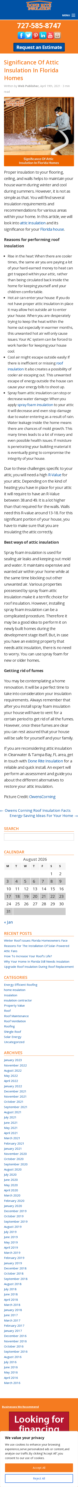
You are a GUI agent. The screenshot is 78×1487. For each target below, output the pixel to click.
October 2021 (14, 1102)
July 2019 (10, 1232)
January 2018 (13, 1310)
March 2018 (12, 1305)
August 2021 (13, 1112)
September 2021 (16, 1107)
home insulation (14, 990)
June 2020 (11, 1180)
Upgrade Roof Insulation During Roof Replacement (39, 967)
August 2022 (13, 1070)
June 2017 (11, 1315)
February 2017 (14, 1325)
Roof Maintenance (16, 1016)
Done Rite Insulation (45, 761)
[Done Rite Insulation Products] (39, 5)
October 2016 (14, 1346)
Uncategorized (14, 1042)
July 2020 (10, 1174)
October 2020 (14, 1159)
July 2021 (10, 1117)
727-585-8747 (39, 25)
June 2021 (11, 1123)
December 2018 (15, 1268)
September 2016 (16, 1351)
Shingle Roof (12, 1032)
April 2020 (11, 1190)
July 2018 (10, 1289)
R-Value (54, 474)
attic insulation (33, 223)
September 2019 (16, 1221)
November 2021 (15, 1096)
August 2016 (13, 1357)
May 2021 (11, 1128)
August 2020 (13, 1169)
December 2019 (15, 1211)
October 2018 (14, 1273)
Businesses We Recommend (20, 1407)
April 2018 (11, 1299)
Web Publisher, (29, 86)
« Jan (8, 922)
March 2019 (12, 1253)
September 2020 (16, 1164)
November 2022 (15, 1065)
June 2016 (11, 1367)
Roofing (9, 1026)
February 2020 (14, 1201)
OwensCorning (42, 796)
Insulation (10, 995)
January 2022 (13, 1086)
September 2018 (16, 1279)
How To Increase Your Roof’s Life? (28, 956)
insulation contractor (18, 1000)
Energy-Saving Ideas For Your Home (44, 815)
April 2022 (11, 1081)
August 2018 (13, 1284)
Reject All (39, 1478)
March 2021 (12, 1138)
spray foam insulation (35, 404)
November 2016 (15, 1341)
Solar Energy (12, 1037)
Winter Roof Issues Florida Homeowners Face (36, 940)
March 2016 (12, 1383)
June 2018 (11, 1294)
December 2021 (15, 1091)
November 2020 (15, 1154)
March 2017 (12, 1320)
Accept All (39, 1468)
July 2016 (10, 1362)
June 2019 (11, 1237)
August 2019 (13, 1227)
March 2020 (12, 1195)
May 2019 (11, 1242)
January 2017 (13, 1331)
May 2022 (11, 1076)
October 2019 (14, 1216)
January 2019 (13, 1263)
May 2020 (11, 1185)
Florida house (52, 229)
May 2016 (11, 1372)
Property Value (14, 1005)
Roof (7, 1011)
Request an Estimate (39, 47)
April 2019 (11, 1247)
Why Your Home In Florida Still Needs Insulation (36, 961)
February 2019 (14, 1258)
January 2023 (13, 1060)
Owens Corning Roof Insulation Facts (35, 810)
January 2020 (13, 1206)
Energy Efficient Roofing (20, 985)
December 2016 (15, 1336)
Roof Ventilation (15, 1021)
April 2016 (11, 1378)
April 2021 (11, 1133)
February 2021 (14, 1143)
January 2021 (13, 1148)
